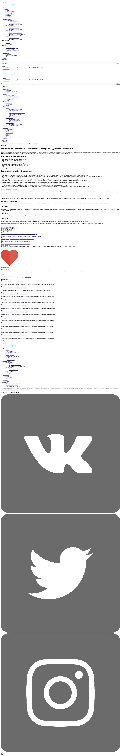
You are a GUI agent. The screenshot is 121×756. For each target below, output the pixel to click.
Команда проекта (10, 355)
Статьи (8, 46)
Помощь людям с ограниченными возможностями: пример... (15, 305)
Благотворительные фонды (12, 356)
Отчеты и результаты (11, 352)
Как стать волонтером (11, 55)
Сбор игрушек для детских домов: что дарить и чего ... (14, 287)
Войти (41, 67)
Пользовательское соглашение (13, 383)
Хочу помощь (9, 25)
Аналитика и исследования (12, 50)
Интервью (8, 15)
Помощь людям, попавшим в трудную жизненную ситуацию (15, 241)
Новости (5, 45)
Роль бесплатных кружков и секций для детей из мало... (14, 293)
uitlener (2, 269)
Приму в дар (9, 41)
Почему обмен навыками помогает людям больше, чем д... (14, 299)
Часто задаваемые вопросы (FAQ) (17, 366)
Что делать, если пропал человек (17, 34)
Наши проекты (9, 14)
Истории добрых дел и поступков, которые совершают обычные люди (17, 239)
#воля (11, 227)
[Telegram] (5, 230)
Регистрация (6, 69)
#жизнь (14, 227)
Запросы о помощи (13, 21)
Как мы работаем (10, 11)
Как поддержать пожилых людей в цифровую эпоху (13, 317)
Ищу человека (9, 30)
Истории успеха (10, 49)
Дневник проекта (10, 13)
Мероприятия (9, 51)
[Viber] (9, 230)
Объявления (6, 40)
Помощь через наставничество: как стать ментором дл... (14, 323)
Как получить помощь (14, 23)
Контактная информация (12, 385)
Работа (7, 36)
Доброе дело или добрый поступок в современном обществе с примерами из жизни (21, 236)
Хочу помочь (9, 367)
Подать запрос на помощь (15, 365)
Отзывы (5, 59)
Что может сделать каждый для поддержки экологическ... (14, 281)
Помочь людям (4, 247)
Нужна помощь (10, 20)
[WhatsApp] (11, 230)
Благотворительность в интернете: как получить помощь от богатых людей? (19, 234)
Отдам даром (9, 44)
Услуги (8, 43)
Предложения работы (14, 38)
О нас (7, 10)
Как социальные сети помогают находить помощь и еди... (14, 335)
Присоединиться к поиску (15, 33)
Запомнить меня (35, 67)
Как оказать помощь (14, 28)
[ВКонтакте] (1, 230)
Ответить (3, 274)
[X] (7, 230)
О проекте (5, 9)
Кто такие (8, 54)
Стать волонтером (13, 370)
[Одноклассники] (3, 230)
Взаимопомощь (7, 19)
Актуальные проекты (11, 56)
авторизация (28, 277)
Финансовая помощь (14, 368)
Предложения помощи (14, 26)
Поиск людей (12, 31)
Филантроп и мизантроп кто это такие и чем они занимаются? (15, 244)
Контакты (8, 18)
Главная (5, 7)
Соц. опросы (9, 16)
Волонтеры (6, 53)
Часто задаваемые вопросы (15, 24)
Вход (4, 66)
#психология (7, 227)
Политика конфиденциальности (13, 386)
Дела (4, 58)
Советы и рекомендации (12, 48)
